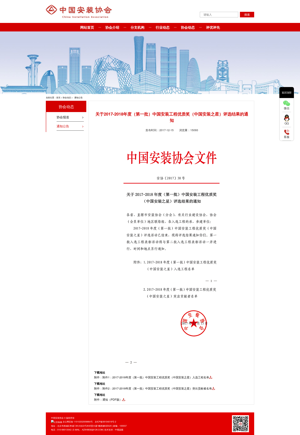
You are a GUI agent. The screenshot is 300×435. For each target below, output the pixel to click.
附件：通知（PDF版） (108, 399)
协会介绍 (112, 27)
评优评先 (213, 27)
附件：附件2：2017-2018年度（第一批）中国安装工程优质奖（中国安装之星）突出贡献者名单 (153, 388)
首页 (58, 97)
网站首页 (87, 27)
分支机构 (137, 27)
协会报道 (63, 117)
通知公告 (78, 97)
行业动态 (163, 27)
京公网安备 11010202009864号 (77, 421)
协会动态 (188, 27)
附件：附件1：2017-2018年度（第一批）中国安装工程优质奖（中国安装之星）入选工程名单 (151, 377)
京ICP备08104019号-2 (105, 421)
